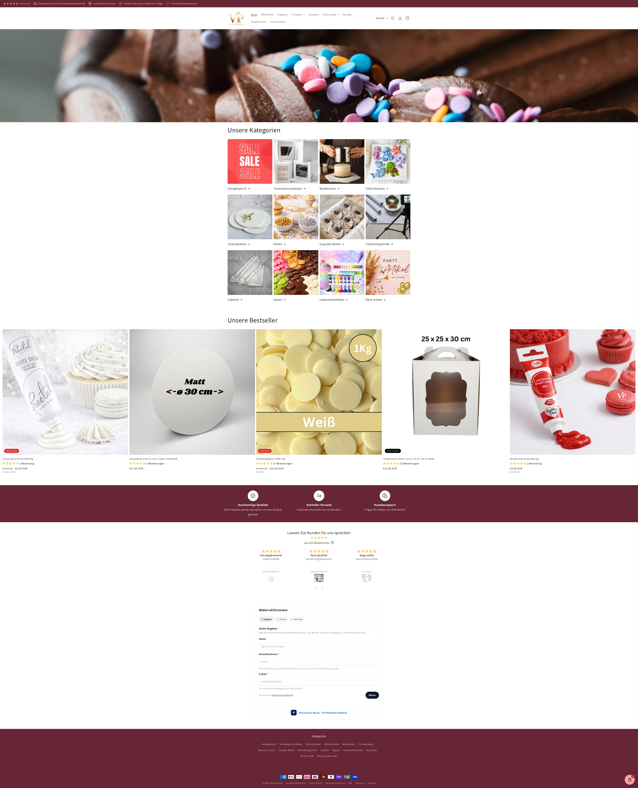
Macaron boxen (266, 750)
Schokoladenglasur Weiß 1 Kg (270, 459)
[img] (319, 537)
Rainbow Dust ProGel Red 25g (524, 459)
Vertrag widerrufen (327, 755)
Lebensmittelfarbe (332, 300)
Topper (336, 750)
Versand (371, 783)
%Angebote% (269, 744)
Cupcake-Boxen (330, 244)
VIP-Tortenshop (276, 783)
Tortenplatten (237, 244)
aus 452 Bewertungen (317, 542)
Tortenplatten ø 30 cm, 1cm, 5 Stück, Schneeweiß (153, 459)
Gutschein (371, 750)
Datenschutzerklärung (335, 783)
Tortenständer (313, 744)
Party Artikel (374, 300)
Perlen (278, 244)
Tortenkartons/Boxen (288, 188)
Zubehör (233, 300)
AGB (350, 783)
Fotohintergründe (378, 244)
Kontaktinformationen (296, 783)
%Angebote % (237, 188)
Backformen (328, 188)
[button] (298, 14)
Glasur (278, 300)
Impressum (360, 783)
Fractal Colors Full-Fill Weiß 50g (17, 459)
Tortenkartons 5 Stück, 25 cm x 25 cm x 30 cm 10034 (408, 459)
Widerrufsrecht (315, 783)
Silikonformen (375, 188)
